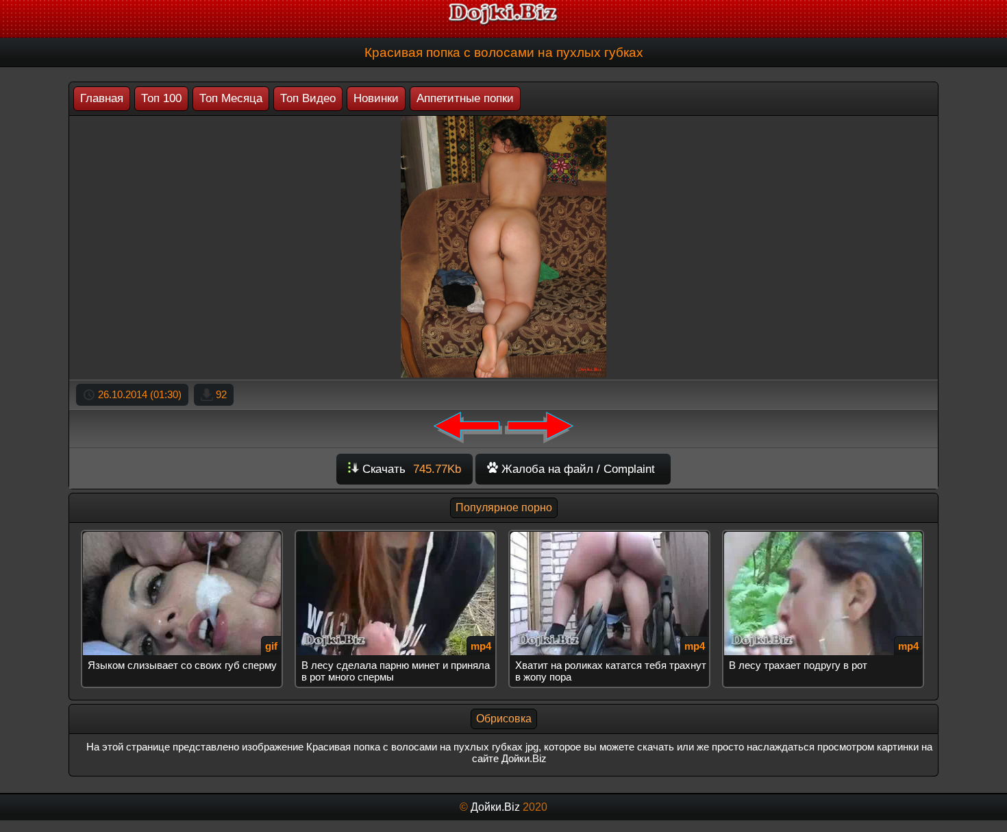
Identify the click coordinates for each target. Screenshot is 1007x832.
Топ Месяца (230, 98)
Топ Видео (308, 98)
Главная (101, 98)
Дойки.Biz (495, 807)
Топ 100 (161, 98)
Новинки (376, 98)
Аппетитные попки (465, 98)
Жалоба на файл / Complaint (576, 469)
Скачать (410, 469)
